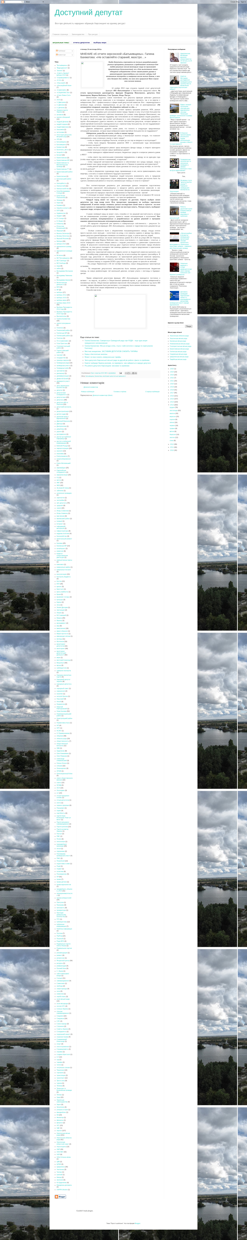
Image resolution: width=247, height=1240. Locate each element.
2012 (172, 444)
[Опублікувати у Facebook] (133, 373)
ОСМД (59, 785)
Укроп (59, 1104)
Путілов (59, 933)
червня (172, 425)
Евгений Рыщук (62, 446)
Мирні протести (62, 634)
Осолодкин (61, 790)
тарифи (59, 1062)
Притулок (60, 902)
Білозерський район (64, 179)
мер (58, 626)
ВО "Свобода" (62, 261)
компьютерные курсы (64, 560)
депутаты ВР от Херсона (62, 403)
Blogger (137, 1223)
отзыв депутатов (63, 800)
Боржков (60, 205)
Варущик (60, 231)
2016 (172, 396)
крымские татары (63, 597)
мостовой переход (63, 660)
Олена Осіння (62, 763)
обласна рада (62, 738)
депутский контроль (64, 407)
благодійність (61, 183)
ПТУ (58, 919)
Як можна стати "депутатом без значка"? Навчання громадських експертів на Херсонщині (181, 186)
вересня (173, 416)
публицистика (62, 922)
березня (173, 434)
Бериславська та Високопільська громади (63, 164)
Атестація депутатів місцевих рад (64, 136)
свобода (60, 986)
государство (61, 358)
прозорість (61, 908)
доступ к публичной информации (64, 442)
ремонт (59, 955)
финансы (60, 1120)
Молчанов (60, 641)
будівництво (61, 213)
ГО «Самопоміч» (63, 341)
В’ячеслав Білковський (61, 227)
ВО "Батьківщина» (63, 258)
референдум (61, 966)
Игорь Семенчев (63, 511)
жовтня (172, 413)
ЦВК (58, 1162)
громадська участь (63, 365)
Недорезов (61, 704)
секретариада (62, 989)
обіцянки (60, 736)
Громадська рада (63, 363)
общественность (63, 741)
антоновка (60, 132)
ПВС (58, 836)
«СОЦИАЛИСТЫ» (63, 92)
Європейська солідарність (61, 471)
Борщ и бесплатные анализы (96, 354)
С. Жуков (60, 971)
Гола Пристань (62, 343)
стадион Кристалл (63, 1054)
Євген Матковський (63, 463)
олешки (59, 766)
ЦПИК (59, 1164)
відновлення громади (64, 251)
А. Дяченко (60, 108)
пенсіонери (61, 841)
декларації (60, 373)
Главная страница (60, 34)
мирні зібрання (62, 631)
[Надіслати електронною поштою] (126, 373)
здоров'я (60, 505)
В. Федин (60, 221)
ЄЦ (58, 477)
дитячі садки (61, 414)
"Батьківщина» (62, 65)
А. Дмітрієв (60, 105)
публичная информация (61, 925)
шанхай (59, 1175)
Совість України (62, 1029)
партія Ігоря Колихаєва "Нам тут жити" (64, 818)
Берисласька (61, 176)
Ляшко (59, 613)
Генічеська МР (62, 333)
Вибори (59, 241)
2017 (172, 393)
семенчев (60, 994)
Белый (59, 155)
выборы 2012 (61, 295)
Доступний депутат (89, 12)
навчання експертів (64, 671)
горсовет (60, 355)
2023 (172, 375)
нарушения (61, 691)
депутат (60, 390)
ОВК (58, 748)
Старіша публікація (152, 392)
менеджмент (61, 623)
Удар (58, 1097)
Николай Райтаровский (62, 708)
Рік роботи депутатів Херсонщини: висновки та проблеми (107, 366)
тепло (59, 1065)
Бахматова (98, 376)
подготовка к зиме (63, 864)
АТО (58, 139)
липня (172, 422)
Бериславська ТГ (63, 169)
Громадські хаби (62, 368)
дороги (59, 431)
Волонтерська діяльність (62, 283)
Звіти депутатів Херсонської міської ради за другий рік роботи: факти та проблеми (117, 360)
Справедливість (62, 1049)
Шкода (59, 1177)
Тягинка (59, 1086)
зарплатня (60, 498)
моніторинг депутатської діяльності (114, 376)
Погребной (61, 861)
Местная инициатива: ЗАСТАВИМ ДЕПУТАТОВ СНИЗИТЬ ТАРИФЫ (111, 351)
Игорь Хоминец (62, 513)
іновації (59, 521)
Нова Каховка (62, 711)
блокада (60, 200)
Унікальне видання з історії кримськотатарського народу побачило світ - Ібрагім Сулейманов (181, 269)
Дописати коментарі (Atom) (102, 395)
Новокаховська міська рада (179, 344)
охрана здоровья (63, 805)
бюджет (59, 216)
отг (58, 793)
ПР (58, 877)
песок (59, 849)
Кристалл (60, 589)
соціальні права (62, 1037)
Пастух (59, 834)
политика (60, 871)
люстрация (61, 610)
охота (59, 803)
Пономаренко (62, 874)
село (58, 991)
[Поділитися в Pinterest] (136, 373)
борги (59, 203)
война (59, 268)
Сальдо (59, 978)
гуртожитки (61, 371)
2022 (172, 378)
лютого (172, 437)
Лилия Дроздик (62, 607)
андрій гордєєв (62, 124)
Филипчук (60, 1117)
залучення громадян (64, 493)
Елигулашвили (62, 456)
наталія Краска (62, 696)
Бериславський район (65, 172)
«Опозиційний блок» (64, 85)
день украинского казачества (63, 386)
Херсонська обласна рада (179, 336)
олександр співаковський (62, 759)
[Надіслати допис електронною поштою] (120, 373)
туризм (59, 1083)
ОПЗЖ (59, 771)
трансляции (61, 1075)
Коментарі (62, 55)
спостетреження (63, 1047)
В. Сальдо (60, 218)
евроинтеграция (63, 448)
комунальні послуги (64, 570)
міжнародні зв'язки (63, 636)
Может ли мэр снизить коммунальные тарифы (103, 357)
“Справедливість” (63, 78)
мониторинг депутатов (61, 645)
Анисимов (60, 129)
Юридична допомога (64, 1185)
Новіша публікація (87, 392)
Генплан (60, 338)
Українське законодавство (62, 1101)
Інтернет (60, 524)
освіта (59, 783)
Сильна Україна (62, 1009)
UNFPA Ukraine (62, 1190)
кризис (59, 586)
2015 (58, 100)
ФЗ (58, 1115)
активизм (60, 115)
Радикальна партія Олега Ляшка (63, 945)
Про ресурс (93, 34)
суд (58, 1059)
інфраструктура (62, 531)
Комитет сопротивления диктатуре (62, 555)
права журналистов (64, 884)
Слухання (60, 1026)
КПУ (58, 584)
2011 (172, 447)
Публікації (61, 51)
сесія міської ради (63, 999)
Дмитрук (60, 424)
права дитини (62, 882)
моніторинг (61, 648)
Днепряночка (61, 426)
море (58, 657)
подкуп (59, 869)
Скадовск (60, 1016)
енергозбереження (64, 459)
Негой (59, 701)
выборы (59, 292)
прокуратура (61, 910)
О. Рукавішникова (63, 733)
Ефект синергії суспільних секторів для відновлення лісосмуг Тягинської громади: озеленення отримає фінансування (181, 111)
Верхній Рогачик (62, 238)
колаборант (61, 548)
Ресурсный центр (63, 960)
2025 (172, 369)
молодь (59, 639)
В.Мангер (60, 224)
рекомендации (62, 953)
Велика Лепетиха (63, 236)
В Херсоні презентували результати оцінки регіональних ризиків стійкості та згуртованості (181, 138)
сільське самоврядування (63, 1012)
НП (58, 725)
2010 (172, 450)
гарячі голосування (63, 323)
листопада (174, 410)
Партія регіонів (62, 827)
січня (172, 440)
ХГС (58, 1125)
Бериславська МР (63, 160)
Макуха (59, 618)
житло (59, 480)
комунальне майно (63, 567)
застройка (60, 500)
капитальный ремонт (64, 539)
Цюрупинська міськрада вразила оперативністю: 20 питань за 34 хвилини (186, 58)
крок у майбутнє (62, 592)
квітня (172, 431)
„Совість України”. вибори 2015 (63, 74)
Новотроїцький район (64, 718)
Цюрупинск (61, 1167)
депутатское (61, 397)
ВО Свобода (61, 263)
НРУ (58, 728)
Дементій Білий (62, 379)
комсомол (60, 564)
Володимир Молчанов (65, 271)
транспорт (60, 1078)
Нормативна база (63, 723)
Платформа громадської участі (63, 855)
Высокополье (61, 316)
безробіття (61, 152)
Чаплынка (60, 1169)
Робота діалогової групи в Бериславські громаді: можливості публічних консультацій (181, 212)
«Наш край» (61, 83)
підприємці (61, 851)
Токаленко (60, 1070)
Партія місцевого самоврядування (63, 823)
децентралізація (63, 411)
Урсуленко (60, 1107)
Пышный (60, 939)
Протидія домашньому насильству (61, 914)
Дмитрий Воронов (63, 421)
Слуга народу (62, 1024)
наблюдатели (62, 668)
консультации (62, 574)
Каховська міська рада (178, 341)
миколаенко (61, 628)
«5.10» (59, 80)
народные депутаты (64, 684)
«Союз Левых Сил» (64, 95)
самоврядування (63, 981)
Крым (59, 594)
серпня (172, 419)
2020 (172, 384)
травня (172, 428)
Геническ (60, 328)
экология (60, 1180)
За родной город (63, 488)
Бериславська (62, 158)
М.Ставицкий (61, 615)
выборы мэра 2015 (63, 303)
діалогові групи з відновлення (63, 417)
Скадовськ (60, 1018)
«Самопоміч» (61, 90)
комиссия (60, 551)
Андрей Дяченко (63, 122)
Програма (60, 905)
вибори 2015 (61, 244)
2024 (172, 372)
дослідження (61, 434)
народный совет (63, 688)
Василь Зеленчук (63, 233)
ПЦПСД (59, 936)
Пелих (59, 839)
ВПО (58, 287)
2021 (172, 381)
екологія (60, 451)
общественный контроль (62, 744)
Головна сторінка (120, 392)
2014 (172, 402)
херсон (59, 1130)
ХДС (58, 1128)
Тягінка (59, 1095)
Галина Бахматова (63, 319)
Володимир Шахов (63, 280)
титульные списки (63, 1067)
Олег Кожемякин (63, 753)
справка (59, 1052)
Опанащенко (61, 768)
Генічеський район (63, 336)
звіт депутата (62, 503)
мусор (59, 665)
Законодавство (78, 34)
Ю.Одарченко (62, 1183)
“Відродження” (62, 68)
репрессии (60, 958)
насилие (60, 694)
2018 (172, 390)
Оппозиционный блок (64, 774)
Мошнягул (60, 663)
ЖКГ (58, 483)
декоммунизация (63, 376)
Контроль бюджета (63, 577)
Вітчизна (60, 255)
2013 (172, 405)
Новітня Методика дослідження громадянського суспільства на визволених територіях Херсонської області (181, 82)
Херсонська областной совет (63, 1143)
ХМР (58, 1149)
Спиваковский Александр (62, 1040)
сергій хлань (61, 996)
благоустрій (61, 186)
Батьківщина (90, 376)
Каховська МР (62, 546)
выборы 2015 (61, 298)
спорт (59, 1044)
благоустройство (63, 189)
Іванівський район (63, 519)
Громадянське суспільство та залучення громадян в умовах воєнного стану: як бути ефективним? (181, 165)
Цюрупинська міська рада (179, 357)
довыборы (60, 429)
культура (60, 600)
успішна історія (62, 1110)
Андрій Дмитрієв (63, 127)
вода (58, 266)
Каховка (59, 543)
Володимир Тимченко (64, 275)
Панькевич (60, 808)
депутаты (60, 400)
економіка (60, 454)
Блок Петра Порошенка (61, 196)
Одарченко (61, 751)
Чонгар (59, 1172)
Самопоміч (61, 983)
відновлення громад (64, 246)
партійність (61, 813)
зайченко (60, 491)
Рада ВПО (60, 941)
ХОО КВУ (60, 1152)
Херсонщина (61, 1147)
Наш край (60, 699)
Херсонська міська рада (178, 338)
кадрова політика (63, 533)
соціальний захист (63, 1034)
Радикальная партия (64, 948)
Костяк (59, 581)
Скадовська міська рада (178, 354)
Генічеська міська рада (178, 351)
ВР (58, 290)
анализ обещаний (63, 117)
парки (59, 811)
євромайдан (61, 468)
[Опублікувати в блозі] (128, 373)
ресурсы (60, 963)
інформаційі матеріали (61, 527)
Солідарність (61, 1031)
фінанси (60, 1123)
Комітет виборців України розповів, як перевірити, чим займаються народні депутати (118, 363)
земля (59, 508)
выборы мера (62, 300)
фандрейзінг (61, 1112)
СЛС (58, 1021)
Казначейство (62, 536)
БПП (58, 210)
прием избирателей (64, 898)
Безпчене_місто (62, 150)
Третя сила (61, 1081)
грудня (172, 407)
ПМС (58, 858)
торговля (60, 1073)
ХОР (58, 1154)
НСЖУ (59, 731)
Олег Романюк (62, 756)
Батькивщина (61, 142)
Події (58, 866)
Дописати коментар (91, 387)
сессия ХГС (61, 1006)
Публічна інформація (64, 929)
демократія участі (63, 381)
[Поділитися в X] (131, 373)
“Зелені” (60, 71)
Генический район (63, 330)
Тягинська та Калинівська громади (64, 1089)
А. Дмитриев (61, 102)
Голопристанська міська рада (180, 346)
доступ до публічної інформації (64, 438)
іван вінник (60, 516)
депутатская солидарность (62, 393)
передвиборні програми (62, 845)
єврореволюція (62, 475)
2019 (172, 387)
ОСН (58, 788)
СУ (58, 1057)
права (59, 879)
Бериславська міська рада (179, 349)
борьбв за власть (63, 208)
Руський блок (61, 968)
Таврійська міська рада (178, 359)
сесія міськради (62, 1004)
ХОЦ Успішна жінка (64, 1157)
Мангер (59, 620)
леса (58, 605)
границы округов (63, 360)
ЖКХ (58, 485)
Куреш (59, 602)
